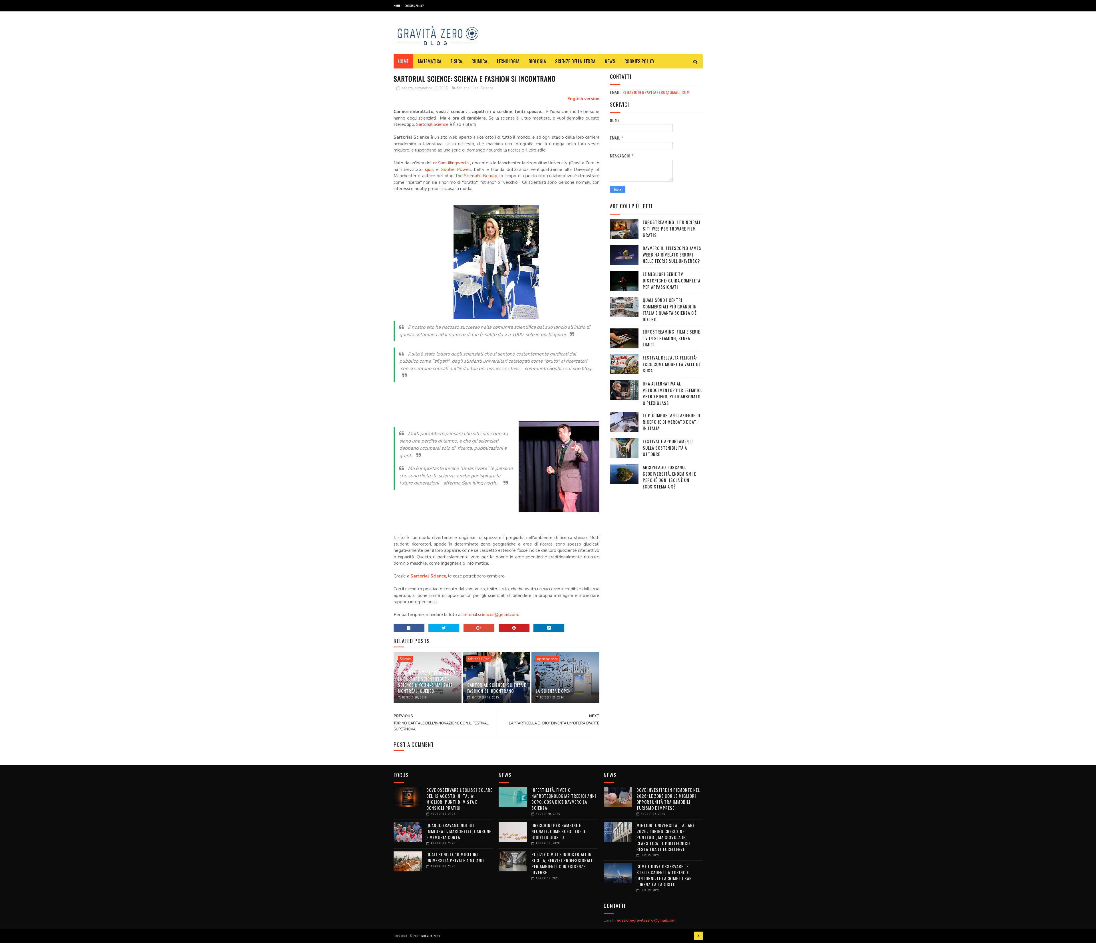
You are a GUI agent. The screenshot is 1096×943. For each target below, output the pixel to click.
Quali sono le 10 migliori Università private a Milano (455, 857)
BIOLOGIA (537, 61)
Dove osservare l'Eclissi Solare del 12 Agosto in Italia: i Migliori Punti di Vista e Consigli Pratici (459, 799)
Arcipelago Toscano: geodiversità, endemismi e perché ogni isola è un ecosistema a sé (669, 477)
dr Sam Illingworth (451, 163)
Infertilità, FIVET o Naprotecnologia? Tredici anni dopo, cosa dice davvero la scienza (563, 799)
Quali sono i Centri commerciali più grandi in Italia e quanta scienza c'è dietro (670, 309)
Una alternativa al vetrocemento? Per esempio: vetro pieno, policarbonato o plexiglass (672, 393)
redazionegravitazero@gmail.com (656, 92)
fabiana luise (467, 88)
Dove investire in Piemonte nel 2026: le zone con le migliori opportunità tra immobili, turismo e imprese (668, 799)
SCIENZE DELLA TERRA (575, 61)
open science (547, 659)
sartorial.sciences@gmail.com (490, 614)
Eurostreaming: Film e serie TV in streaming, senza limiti (671, 338)
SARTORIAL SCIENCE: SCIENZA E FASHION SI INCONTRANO (496, 688)
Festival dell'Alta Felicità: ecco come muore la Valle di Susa (671, 363)
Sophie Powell (456, 169)
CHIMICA (479, 61)
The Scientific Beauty (476, 176)
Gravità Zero (430, 936)
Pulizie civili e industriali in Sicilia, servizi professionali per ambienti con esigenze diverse (562, 863)
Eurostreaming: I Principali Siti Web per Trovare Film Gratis (671, 228)
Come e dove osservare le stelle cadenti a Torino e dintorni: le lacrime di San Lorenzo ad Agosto (664, 875)
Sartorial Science (432, 124)
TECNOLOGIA (507, 61)
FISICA (456, 61)
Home (397, 5)
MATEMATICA (430, 61)
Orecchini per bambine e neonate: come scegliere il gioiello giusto (558, 831)
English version (583, 99)
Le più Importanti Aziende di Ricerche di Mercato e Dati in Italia (671, 421)
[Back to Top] (698, 936)
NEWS (610, 61)
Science (487, 88)
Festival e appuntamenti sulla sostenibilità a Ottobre (668, 447)
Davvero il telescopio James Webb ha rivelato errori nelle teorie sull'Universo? (672, 254)
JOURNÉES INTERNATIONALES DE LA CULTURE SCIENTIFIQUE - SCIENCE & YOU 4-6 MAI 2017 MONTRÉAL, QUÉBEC (427, 682)
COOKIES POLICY (414, 5)
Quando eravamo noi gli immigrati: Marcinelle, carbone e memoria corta (458, 831)
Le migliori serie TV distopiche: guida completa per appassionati (671, 280)
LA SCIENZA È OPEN (553, 691)
